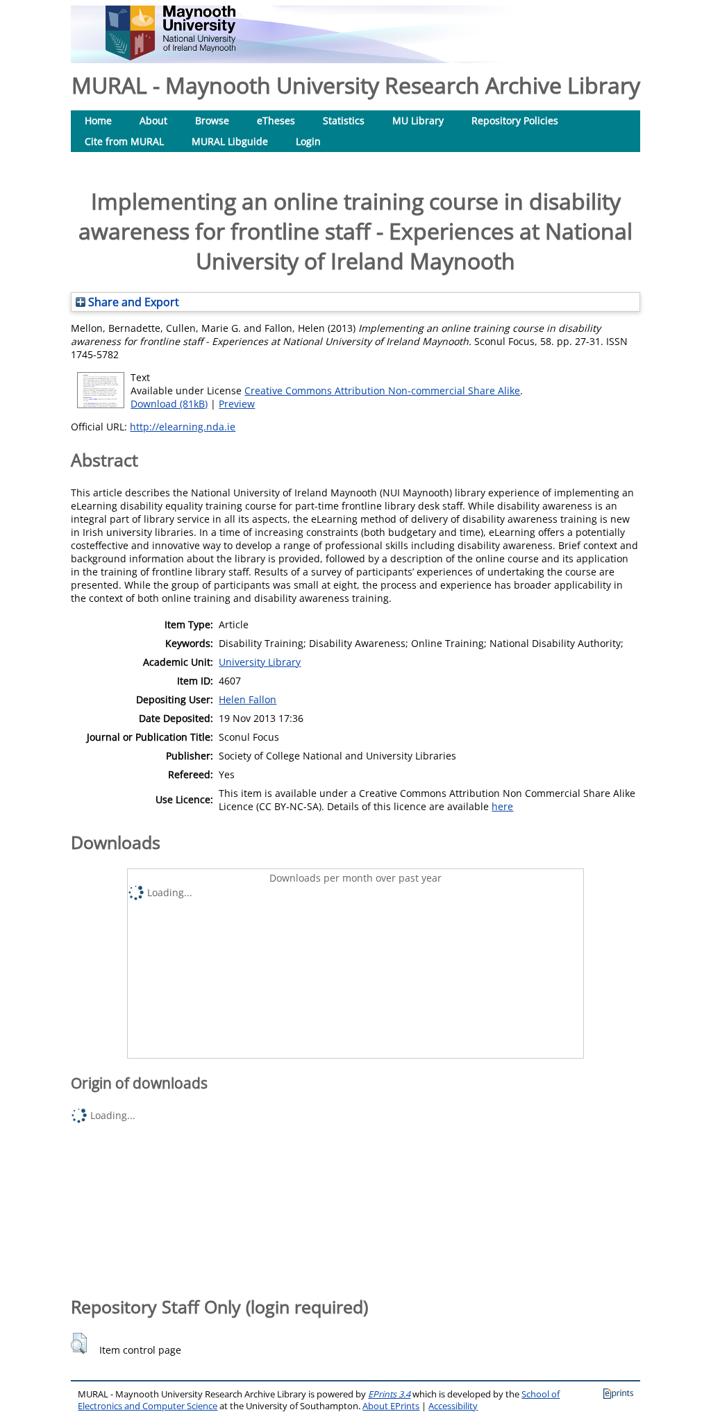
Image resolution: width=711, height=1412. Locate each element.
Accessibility (453, 1406)
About (153, 120)
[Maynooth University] (170, 56)
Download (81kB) (169, 403)
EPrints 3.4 (389, 1394)
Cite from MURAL (124, 141)
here (502, 806)
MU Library (418, 120)
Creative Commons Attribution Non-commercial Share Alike (382, 390)
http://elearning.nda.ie (182, 426)
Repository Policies (514, 120)
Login (308, 141)
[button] (79, 1343)
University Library (260, 662)
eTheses (276, 120)
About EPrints (390, 1406)
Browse (212, 120)
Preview (237, 403)
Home (98, 120)
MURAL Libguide (230, 141)
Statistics (344, 120)
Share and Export (132, 302)
